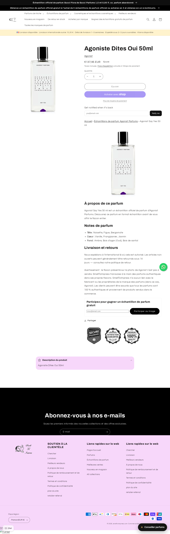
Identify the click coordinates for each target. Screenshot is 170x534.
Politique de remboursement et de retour (63, 474)
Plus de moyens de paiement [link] (115, 101)
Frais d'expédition (105, 66)
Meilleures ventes (95, 465)
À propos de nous (56, 468)
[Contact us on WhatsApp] (163, 267)
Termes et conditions (57, 481)
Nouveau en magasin (97, 470)
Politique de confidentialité (60, 486)
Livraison (52, 458)
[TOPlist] (5, 532)
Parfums (91, 455)
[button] (34, 14)
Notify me (156, 113)
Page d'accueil (94, 450)
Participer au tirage (144, 311)
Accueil (88, 121)
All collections (93, 474)
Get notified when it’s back (98, 107)
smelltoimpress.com (120, 523)
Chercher (52, 454)
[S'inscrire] (107, 432)
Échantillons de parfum (98, 460)
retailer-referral (55, 496)
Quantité (88, 71)
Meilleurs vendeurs (56, 463)
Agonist (88, 56)
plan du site (53, 491)
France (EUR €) (18, 520)
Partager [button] (92, 321)
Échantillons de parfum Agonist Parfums (116, 121)
